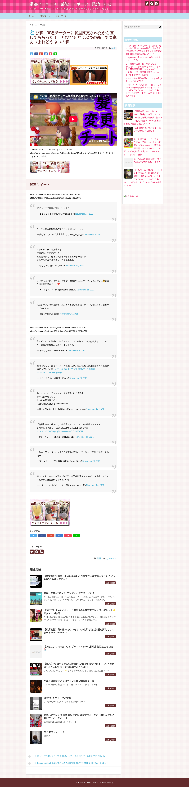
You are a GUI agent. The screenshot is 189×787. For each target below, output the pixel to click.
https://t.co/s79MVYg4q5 (48, 431)
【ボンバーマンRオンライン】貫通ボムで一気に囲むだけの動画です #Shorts (69, 756)
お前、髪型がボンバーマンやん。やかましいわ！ (69, 593)
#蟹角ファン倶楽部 (86, 369)
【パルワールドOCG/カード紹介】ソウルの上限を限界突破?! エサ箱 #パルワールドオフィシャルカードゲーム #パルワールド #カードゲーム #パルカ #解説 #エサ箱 (144, 90)
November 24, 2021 (84, 214)
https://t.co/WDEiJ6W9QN (71, 431)
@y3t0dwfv (110, 558)
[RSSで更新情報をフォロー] (157, 3)
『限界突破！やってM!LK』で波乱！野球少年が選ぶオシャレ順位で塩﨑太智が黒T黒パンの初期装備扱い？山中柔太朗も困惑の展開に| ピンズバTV (143, 117)
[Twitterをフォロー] (147, 3)
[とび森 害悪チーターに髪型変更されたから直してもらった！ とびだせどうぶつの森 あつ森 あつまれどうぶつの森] (46, 53)
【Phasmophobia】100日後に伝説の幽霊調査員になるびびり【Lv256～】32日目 (71, 763)
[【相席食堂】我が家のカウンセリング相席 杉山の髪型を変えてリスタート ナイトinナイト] (36, 634)
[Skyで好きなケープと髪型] (36, 703)
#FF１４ (59, 369)
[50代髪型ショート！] (36, 737)
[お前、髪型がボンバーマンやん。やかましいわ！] (36, 598)
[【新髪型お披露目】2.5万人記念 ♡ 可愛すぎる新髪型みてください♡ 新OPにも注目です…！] (36, 581)
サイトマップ (61, 16)
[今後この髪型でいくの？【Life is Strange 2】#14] (36, 686)
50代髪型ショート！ (54, 732)
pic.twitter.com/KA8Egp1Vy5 (49, 373)
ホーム (31, 16)
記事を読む (110, 583)
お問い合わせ (44, 16)
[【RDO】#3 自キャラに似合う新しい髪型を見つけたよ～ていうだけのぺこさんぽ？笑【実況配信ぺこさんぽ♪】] (36, 669)
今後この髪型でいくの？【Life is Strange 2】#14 (70, 681)
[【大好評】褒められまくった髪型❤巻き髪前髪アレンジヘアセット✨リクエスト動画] (36, 615)
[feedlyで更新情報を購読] (152, 3)
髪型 (113, 48)
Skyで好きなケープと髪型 (57, 698)
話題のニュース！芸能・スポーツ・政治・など (71, 4)
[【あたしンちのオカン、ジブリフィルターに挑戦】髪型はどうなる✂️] (36, 651)
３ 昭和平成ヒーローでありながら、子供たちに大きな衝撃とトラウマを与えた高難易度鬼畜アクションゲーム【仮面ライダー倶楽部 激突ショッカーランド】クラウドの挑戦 (143, 69)
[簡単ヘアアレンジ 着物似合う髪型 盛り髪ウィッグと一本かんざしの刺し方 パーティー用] (36, 720)
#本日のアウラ (70, 369)
